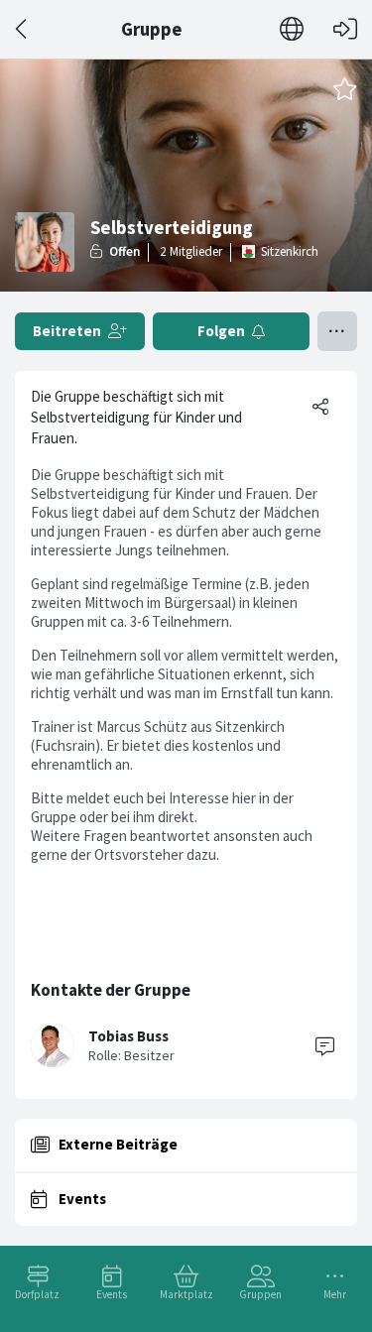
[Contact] (324, 1045)
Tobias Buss (128, 1036)
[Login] (345, 29)
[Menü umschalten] (337, 331)
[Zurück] (22, 29)
